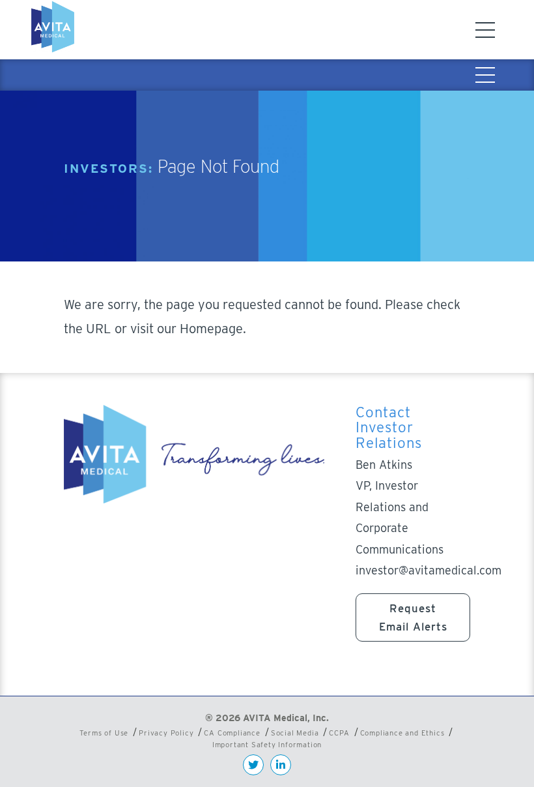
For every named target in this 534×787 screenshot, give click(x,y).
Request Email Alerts (413, 618)
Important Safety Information (267, 744)
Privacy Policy (166, 732)
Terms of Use (104, 732)
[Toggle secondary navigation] (485, 75)
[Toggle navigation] (485, 30)
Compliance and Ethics (402, 732)
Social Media (295, 732)
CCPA (339, 732)
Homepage (211, 328)
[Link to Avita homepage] (55, 29)
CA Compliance (232, 732)
